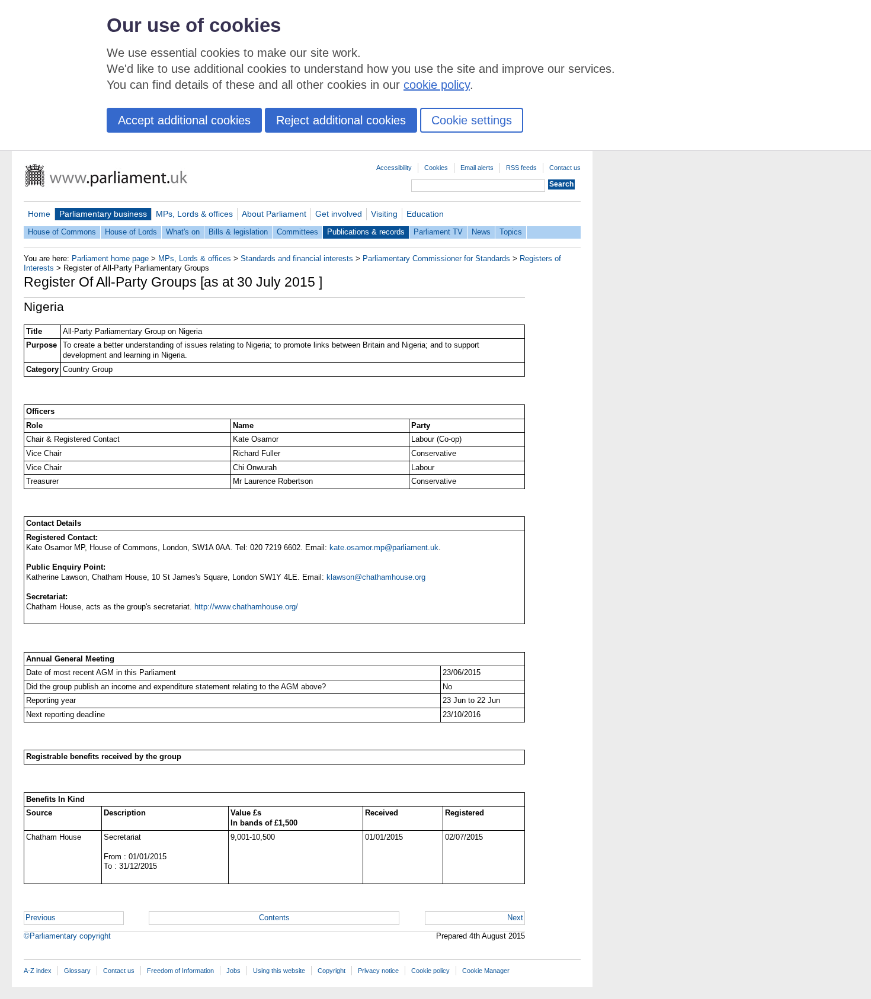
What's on (183, 231)
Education (425, 214)
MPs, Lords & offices (194, 214)
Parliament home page (110, 258)
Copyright (331, 970)
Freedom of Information (180, 970)
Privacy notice (378, 970)
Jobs (233, 970)
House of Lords (131, 231)
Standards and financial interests (297, 258)
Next (515, 917)
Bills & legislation (238, 231)
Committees (297, 231)
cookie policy (437, 84)
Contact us (565, 167)
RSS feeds (521, 167)
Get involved (338, 214)
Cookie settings (471, 120)
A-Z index (38, 970)
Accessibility (394, 167)
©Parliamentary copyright (67, 935)
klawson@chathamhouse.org (375, 577)
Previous (40, 917)
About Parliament (274, 214)
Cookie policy (430, 970)
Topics (510, 231)
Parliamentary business (103, 214)
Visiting (384, 214)
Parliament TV (438, 231)
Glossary (77, 970)
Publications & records (366, 231)
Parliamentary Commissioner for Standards (436, 258)
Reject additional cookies (341, 120)
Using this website (279, 970)
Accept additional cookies (184, 120)
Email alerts (477, 167)
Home (39, 214)
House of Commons (62, 231)
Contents (274, 917)
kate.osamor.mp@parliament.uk (383, 547)
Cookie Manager (486, 970)
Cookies (436, 167)
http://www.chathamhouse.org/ (246, 606)
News (481, 231)
